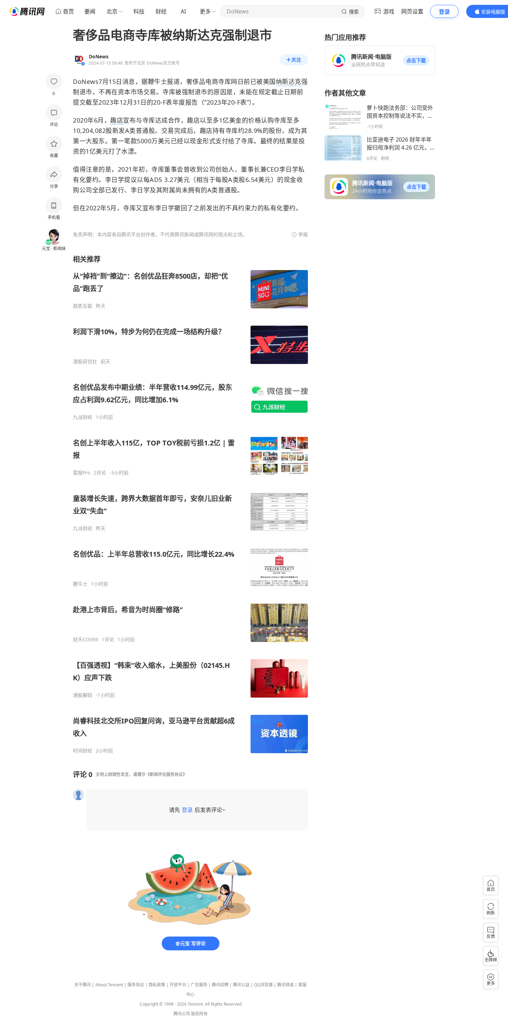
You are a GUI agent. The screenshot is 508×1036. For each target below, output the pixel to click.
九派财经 (82, 417)
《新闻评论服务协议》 (166, 774)
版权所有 (199, 1014)
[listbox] (190, 504)
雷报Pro (81, 472)
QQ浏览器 (263, 985)
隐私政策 (157, 985)
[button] (416, 60)
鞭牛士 (80, 584)
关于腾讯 (82, 985)
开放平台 (178, 985)
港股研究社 (85, 361)
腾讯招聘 (220, 985)
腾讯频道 (285, 985)
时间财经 (82, 750)
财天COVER (85, 639)
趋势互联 (82, 306)
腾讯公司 (181, 1014)
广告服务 (199, 985)
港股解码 (82, 695)
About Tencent (109, 985)
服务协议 (136, 985)
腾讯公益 (241, 985)
